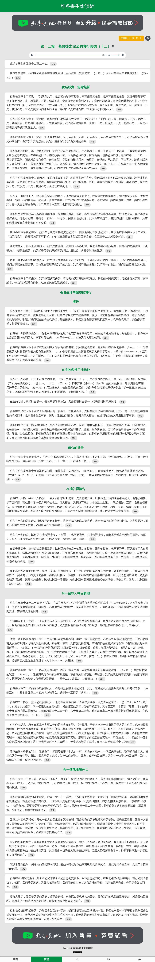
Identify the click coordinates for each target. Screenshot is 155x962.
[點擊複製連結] (113, 46)
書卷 (15, 959)
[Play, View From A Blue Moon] (32, 55)
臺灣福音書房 (87, 948)
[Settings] (123, 55)
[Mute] (109, 55)
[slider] (68, 55)
